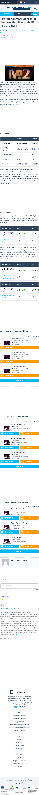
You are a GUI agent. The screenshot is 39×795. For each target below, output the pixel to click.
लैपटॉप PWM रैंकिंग (19, 731)
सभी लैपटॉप (7, 14)
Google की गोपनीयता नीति (19, 763)
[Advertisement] (19, 51)
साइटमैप (19, 766)
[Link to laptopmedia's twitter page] (19, 783)
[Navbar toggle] (3, 8)
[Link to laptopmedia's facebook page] (16, 783)
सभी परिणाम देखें (19, 380)
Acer (19, 14)
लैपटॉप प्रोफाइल (19, 749)
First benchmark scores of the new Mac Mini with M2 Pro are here (18, 31)
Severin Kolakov (7, 35)
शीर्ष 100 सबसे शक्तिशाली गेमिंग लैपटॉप (19, 728)
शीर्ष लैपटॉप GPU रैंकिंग (19, 719)
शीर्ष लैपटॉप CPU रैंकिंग (19, 716)
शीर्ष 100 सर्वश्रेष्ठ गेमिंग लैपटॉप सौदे (19, 725)
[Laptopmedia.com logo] (19, 8)
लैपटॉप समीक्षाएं (19, 746)
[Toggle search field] (35, 8)
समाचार (15, 29)
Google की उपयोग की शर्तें (19, 761)
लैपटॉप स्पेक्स (19, 740)
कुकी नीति (19, 758)
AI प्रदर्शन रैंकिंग (19, 722)
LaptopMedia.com (5, 29)
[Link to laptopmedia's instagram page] (22, 783)
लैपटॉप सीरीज (19, 743)
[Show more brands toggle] (36, 14)
